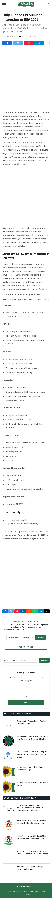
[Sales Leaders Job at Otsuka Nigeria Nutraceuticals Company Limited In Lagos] (9, 756)
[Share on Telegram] (39, 43)
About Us (44, 891)
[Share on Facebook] (7, 43)
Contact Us (34, 891)
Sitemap (27, 895)
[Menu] (4, 4)
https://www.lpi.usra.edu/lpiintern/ (21, 523)
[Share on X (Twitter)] (18, 43)
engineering (42, 157)
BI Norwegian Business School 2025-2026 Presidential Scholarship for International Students (32, 807)
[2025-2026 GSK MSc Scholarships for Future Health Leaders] (9, 871)
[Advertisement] (26, 78)
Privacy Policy (12, 891)
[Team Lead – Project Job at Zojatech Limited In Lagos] (9, 726)
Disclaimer (23, 891)
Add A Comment (26, 647)
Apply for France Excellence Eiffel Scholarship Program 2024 (13, 627)
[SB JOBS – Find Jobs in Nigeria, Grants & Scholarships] (26, 4)
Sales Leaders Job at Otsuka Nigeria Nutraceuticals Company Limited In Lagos (32, 754)
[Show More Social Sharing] (47, 43)
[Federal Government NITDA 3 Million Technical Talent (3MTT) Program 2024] (9, 825)
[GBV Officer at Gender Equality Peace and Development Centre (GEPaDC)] (9, 741)
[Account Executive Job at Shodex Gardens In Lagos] (9, 772)
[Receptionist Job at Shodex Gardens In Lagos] (9, 787)
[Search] (48, 4)
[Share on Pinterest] (29, 43)
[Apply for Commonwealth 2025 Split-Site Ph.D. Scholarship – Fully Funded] (9, 856)
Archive (22, 36)
